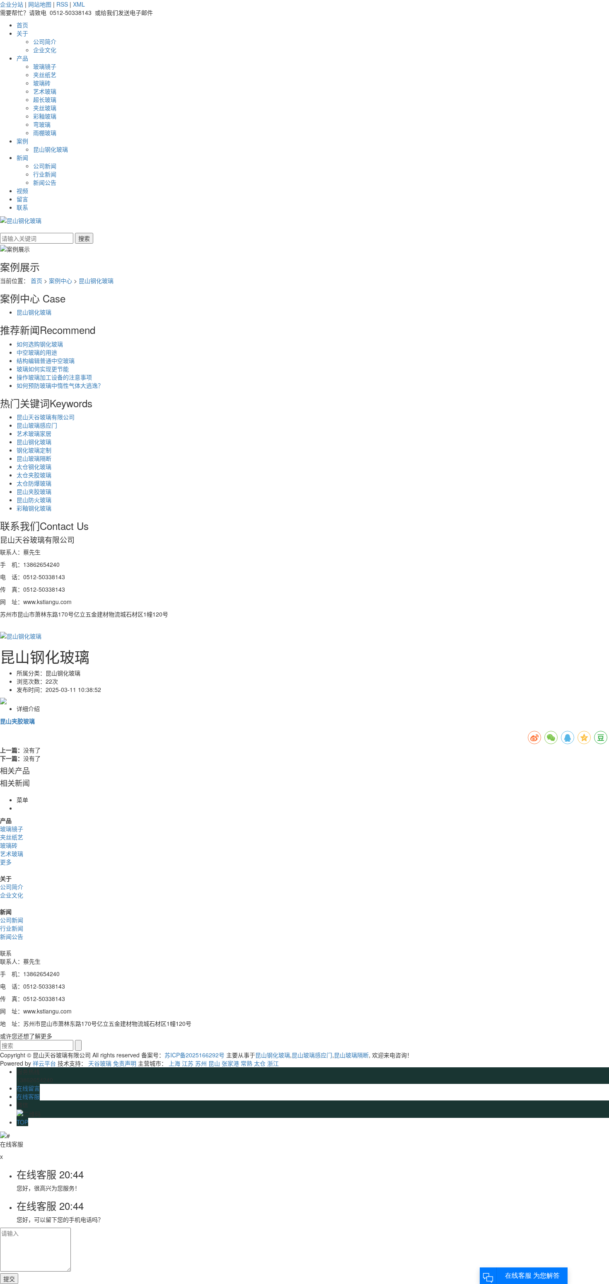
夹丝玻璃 (44, 108)
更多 (6, 862)
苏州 (201, 1063)
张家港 (230, 1063)
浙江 (273, 1063)
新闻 (22, 157)
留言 (22, 199)
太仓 (260, 1063)
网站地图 (39, 4)
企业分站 (11, 4)
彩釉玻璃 (44, 116)
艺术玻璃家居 (34, 433)
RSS (62, 4)
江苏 (187, 1063)
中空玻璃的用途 (37, 352)
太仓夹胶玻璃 (34, 475)
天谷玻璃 (99, 1063)
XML (79, 4)
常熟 (246, 1063)
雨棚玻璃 (44, 132)
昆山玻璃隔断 (34, 458)
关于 (22, 33)
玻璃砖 (42, 83)
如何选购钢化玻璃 (40, 344)
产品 (22, 58)
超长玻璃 (44, 99)
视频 (22, 190)
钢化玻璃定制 (34, 450)
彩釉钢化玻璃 (34, 508)
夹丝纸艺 (44, 74)
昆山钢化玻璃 (50, 149)
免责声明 (124, 1063)
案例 (22, 141)
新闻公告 (44, 182)
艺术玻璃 (44, 91)
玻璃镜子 (44, 66)
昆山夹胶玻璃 (34, 491)
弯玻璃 (42, 124)
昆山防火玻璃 (34, 500)
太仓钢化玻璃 (34, 466)
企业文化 (44, 50)
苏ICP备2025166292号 (194, 1055)
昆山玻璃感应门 (37, 425)
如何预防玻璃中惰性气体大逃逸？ (60, 385)
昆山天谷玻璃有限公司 (46, 417)
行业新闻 (44, 174)
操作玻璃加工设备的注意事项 (54, 377)
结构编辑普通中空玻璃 (46, 360)
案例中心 (60, 280)
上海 (174, 1063)
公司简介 (44, 41)
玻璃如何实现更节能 (43, 369)
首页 (22, 25)
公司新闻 (44, 166)
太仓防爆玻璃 (34, 483)
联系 (22, 207)
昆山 (214, 1063)
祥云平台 (44, 1063)
